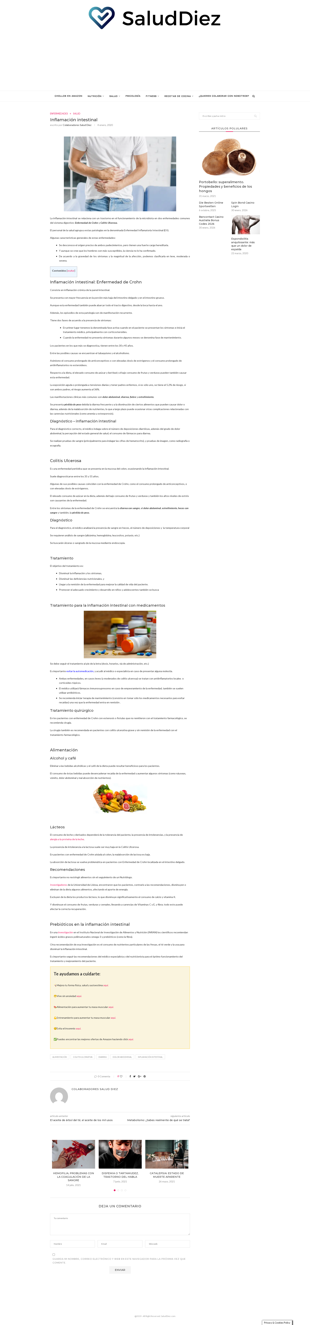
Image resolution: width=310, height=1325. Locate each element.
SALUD (113, 96)
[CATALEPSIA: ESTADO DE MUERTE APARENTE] (166, 1154)
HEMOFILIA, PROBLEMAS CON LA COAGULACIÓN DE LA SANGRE (73, 1177)
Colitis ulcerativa (82, 1057)
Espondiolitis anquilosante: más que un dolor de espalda (243, 244)
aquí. (106, 985)
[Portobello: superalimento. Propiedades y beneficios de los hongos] (229, 157)
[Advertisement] (155, 60)
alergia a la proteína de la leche (67, 839)
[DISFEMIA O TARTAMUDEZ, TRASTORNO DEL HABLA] (120, 1154)
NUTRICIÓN (95, 96)
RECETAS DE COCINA (178, 96)
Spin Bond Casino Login (242, 204)
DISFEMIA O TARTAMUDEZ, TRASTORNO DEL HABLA (120, 1175)
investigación (65, 932)
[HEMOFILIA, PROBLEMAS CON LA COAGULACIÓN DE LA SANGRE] (73, 1154)
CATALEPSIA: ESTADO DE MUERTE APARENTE (167, 1175)
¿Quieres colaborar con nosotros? (224, 96)
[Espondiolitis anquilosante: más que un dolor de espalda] (245, 224)
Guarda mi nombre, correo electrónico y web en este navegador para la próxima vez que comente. (119, 1261)
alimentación (59, 1057)
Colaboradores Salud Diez (77, 124)
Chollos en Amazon (68, 96)
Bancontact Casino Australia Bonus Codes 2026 (211, 220)
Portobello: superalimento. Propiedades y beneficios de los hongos (225, 186)
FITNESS (151, 96)
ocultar (70, 270)
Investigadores (58, 884)
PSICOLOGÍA (133, 96)
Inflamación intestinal (150, 1057)
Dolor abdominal (122, 1057)
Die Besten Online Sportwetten (211, 204)
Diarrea (102, 1057)
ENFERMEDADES (59, 113)
